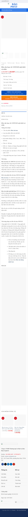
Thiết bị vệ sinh (10, 63)
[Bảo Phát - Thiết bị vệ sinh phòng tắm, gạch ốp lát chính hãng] (14, 5)
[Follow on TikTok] (5, 464)
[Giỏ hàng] (23, 5)
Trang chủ (3, 63)
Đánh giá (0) (4, 119)
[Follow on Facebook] (2, 464)
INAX (9, 73)
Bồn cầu (18, 63)
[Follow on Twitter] (8, 464)
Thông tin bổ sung (6, 116)
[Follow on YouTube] (14, 464)
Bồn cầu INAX (9, 105)
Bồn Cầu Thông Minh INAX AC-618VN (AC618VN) (19, 429)
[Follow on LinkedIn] (11, 464)
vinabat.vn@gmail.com (10, 456)
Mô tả (3, 113)
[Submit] (25, 10)
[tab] (14, 113)
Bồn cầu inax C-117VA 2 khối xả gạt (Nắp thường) (7, 428)
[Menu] (2, 6)
